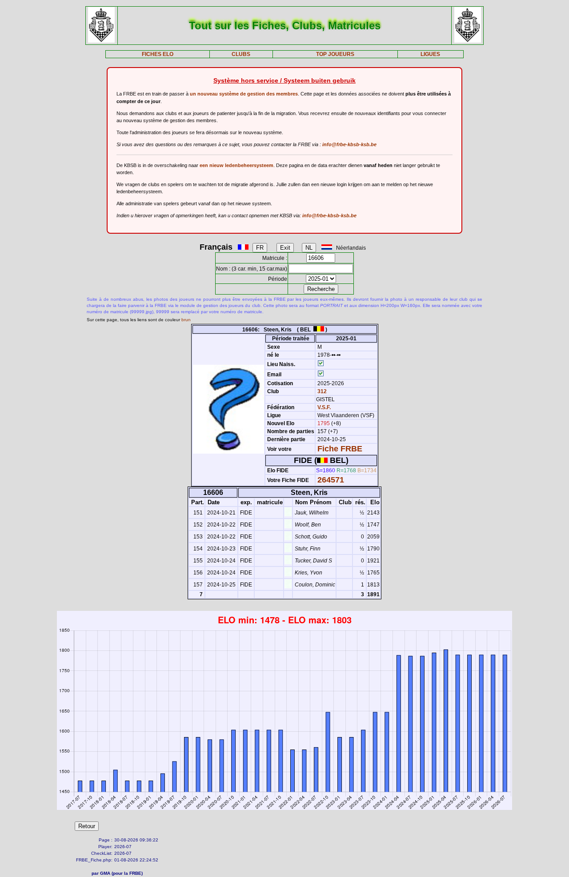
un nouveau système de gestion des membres (244, 93)
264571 (330, 479)
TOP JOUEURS (335, 54)
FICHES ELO (157, 54)
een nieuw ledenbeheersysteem (236, 165)
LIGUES (430, 54)
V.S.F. (324, 407)
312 (321, 391)
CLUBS (241, 54)
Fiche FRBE (339, 448)
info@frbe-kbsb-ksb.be (349, 144)
